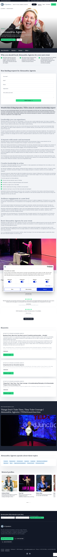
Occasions (48, 4)
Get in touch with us (7, 538)
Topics (43, 4)
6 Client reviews (10, 28)
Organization (5, 88)
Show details (48, 285)
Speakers (40, 4)
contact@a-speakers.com (29, 549)
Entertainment (20, 461)
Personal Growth (30, 463)
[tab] (27, 502)
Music (11, 463)
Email (4, 80)
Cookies (2, 550)
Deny (12, 289)
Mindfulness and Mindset (42, 461)
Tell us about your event (8, 92)
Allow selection (29, 289)
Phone (4, 84)
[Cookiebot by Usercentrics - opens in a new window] (48, 267)
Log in (29, 0)
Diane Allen (39, 493)
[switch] (22, 282)
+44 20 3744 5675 (53, 0)
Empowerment (12, 461)
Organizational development (19, 463)
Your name (5, 76)
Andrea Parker (5, 493)
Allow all (44, 289)
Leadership (33, 461)
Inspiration (27, 461)
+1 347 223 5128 (46, 0)
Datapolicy (7, 550)
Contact (53, 4)
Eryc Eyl (21, 493)
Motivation (6, 463)
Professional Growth (40, 463)
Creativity (6, 461)
